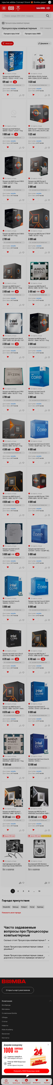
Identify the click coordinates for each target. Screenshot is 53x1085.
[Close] (48, 1044)
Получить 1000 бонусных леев (26, 1071)
